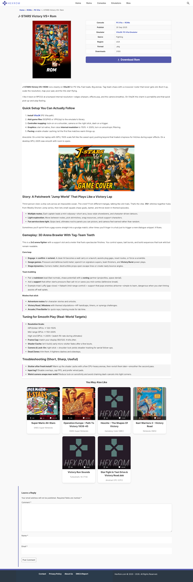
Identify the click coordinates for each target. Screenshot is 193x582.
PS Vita (37, 10)
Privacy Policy (55, 574)
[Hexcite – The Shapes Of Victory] (114, 410)
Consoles (101, 3)
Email (24, 546)
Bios (128, 3)
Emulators (116, 3)
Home (78, 3)
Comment (26, 502)
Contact (42, 574)
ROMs (29, 10)
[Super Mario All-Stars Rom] (43, 410)
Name (25, 535)
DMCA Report (82, 574)
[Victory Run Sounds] (78, 459)
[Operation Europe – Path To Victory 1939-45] (78, 410)
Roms (89, 3)
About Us (69, 574)
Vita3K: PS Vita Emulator (126, 32)
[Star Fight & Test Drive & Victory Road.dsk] (114, 459)
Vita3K (37, 115)
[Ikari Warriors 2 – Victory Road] (149, 410)
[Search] (188, 3)
